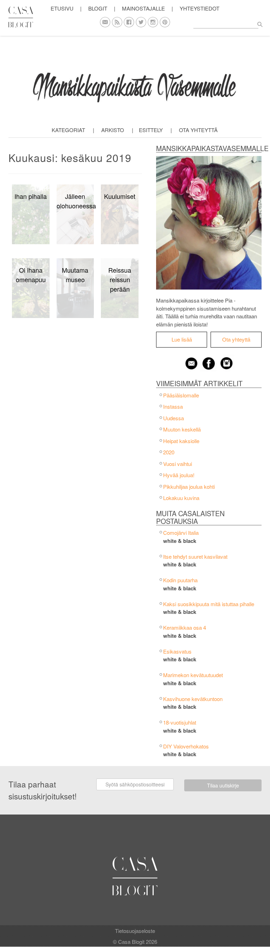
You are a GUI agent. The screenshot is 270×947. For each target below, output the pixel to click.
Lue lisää (182, 339)
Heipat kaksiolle (181, 441)
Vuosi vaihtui (177, 463)
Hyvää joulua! (178, 475)
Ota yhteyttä (198, 130)
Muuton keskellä (182, 429)
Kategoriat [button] (68, 130)
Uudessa (173, 418)
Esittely (151, 130)
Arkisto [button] (112, 130)
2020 (168, 452)
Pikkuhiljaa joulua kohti (189, 486)
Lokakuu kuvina (181, 497)
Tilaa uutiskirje (223, 785)
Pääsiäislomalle (181, 395)
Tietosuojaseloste (135, 930)
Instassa (173, 406)
